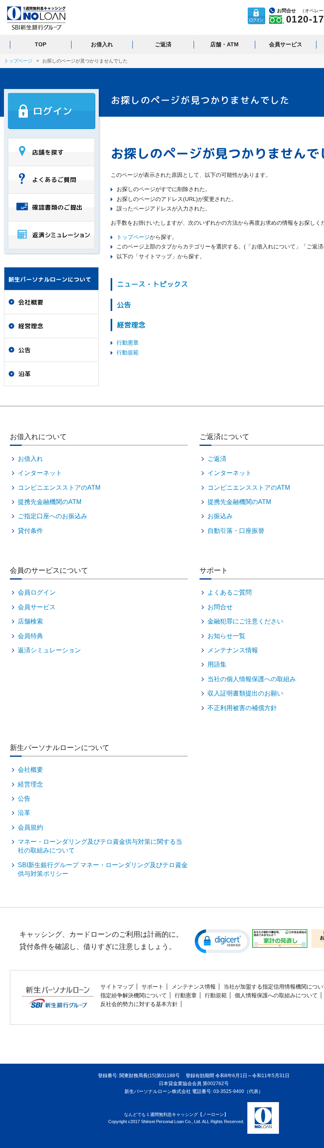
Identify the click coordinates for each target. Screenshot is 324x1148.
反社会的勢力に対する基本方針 (139, 1004)
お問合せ (220, 607)
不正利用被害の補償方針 (242, 708)
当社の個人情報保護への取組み (251, 679)
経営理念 (131, 325)
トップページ (18, 61)
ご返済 (163, 44)
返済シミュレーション (49, 650)
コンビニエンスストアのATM (59, 487)
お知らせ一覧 (226, 636)
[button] (222, 940)
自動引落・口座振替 (235, 530)
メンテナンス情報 (232, 650)
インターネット (40, 473)
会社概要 (30, 302)
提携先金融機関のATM (49, 501)
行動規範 (128, 352)
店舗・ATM (224, 44)
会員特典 (30, 636)
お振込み (220, 516)
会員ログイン (37, 592)
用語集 (216, 664)
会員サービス (285, 44)
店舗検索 (30, 621)
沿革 (24, 373)
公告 (124, 305)
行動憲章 (128, 342)
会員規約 (30, 827)
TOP (40, 44)
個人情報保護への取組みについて (276, 995)
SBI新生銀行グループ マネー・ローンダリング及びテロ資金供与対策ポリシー (103, 869)
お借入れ (102, 44)
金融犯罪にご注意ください (245, 621)
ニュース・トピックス (152, 284)
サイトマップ (117, 986)
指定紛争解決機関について (133, 995)
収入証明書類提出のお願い (245, 693)
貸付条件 (30, 530)
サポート (152, 986)
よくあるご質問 (229, 592)
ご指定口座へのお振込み (52, 516)
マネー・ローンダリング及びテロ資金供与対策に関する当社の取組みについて (100, 846)
